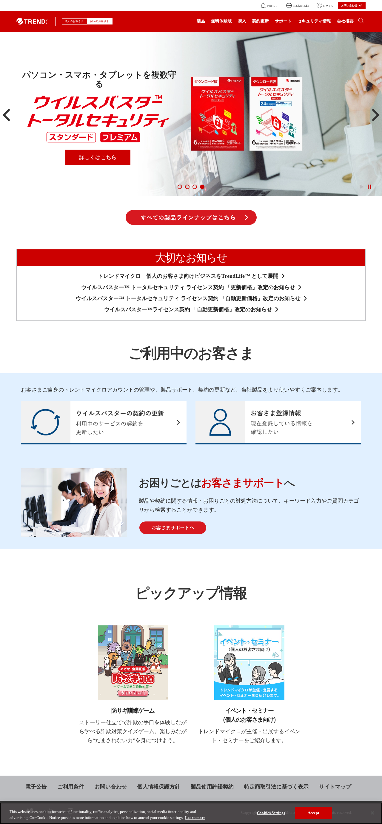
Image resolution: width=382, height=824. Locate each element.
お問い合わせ (111, 787)
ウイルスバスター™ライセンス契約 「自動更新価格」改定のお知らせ (188, 309)
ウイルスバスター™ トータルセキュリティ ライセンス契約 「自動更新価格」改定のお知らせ (188, 298)
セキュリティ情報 (314, 21)
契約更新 (260, 21)
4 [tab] (202, 187)
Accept (313, 813)
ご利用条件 (70, 787)
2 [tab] (187, 187)
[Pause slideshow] (369, 186)
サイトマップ (335, 787)
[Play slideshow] (362, 186)
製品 (201, 21)
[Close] (372, 813)
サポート (283, 21)
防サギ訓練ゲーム (132, 710)
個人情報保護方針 (158, 787)
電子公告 (36, 787)
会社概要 (345, 21)
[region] (191, 813)
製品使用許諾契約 (212, 787)
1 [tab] (180, 187)
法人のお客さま (74, 21)
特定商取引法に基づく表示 (276, 787)
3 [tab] (194, 187)
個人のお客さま (100, 21)
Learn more (195, 817)
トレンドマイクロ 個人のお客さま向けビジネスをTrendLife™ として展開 (188, 276)
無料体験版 (221, 21)
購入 (242, 21)
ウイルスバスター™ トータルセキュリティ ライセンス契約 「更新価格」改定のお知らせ (188, 287)
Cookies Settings (271, 813)
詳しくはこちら (98, 157)
